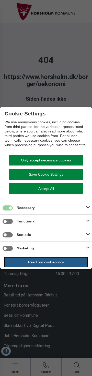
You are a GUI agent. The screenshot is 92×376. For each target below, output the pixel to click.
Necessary (26, 208)
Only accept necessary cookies (46, 160)
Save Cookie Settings (46, 174)
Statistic (24, 235)
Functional (26, 221)
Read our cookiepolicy (46, 262)
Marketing (25, 248)
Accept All (46, 189)
